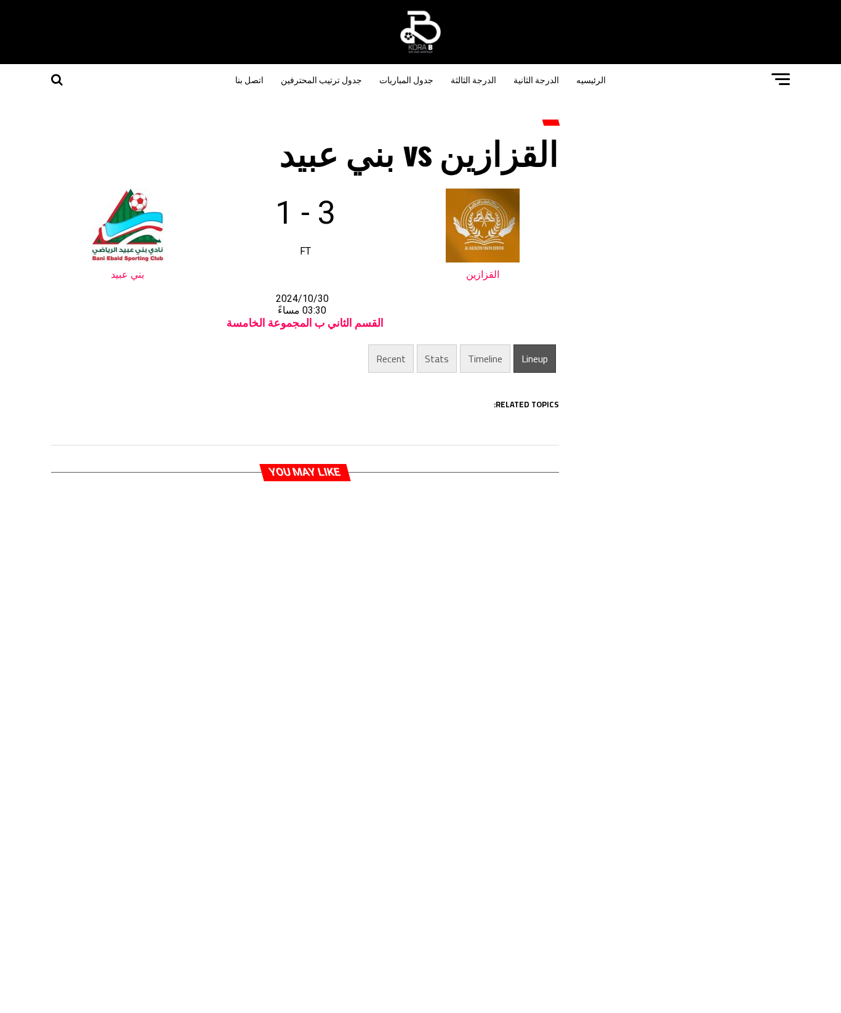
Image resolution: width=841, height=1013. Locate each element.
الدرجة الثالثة (473, 79)
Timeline (485, 358)
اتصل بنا (249, 79)
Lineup (534, 358)
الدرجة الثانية (536, 79)
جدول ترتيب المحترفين (321, 79)
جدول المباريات (406, 79)
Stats (437, 358)
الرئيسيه (591, 79)
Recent (391, 358)
